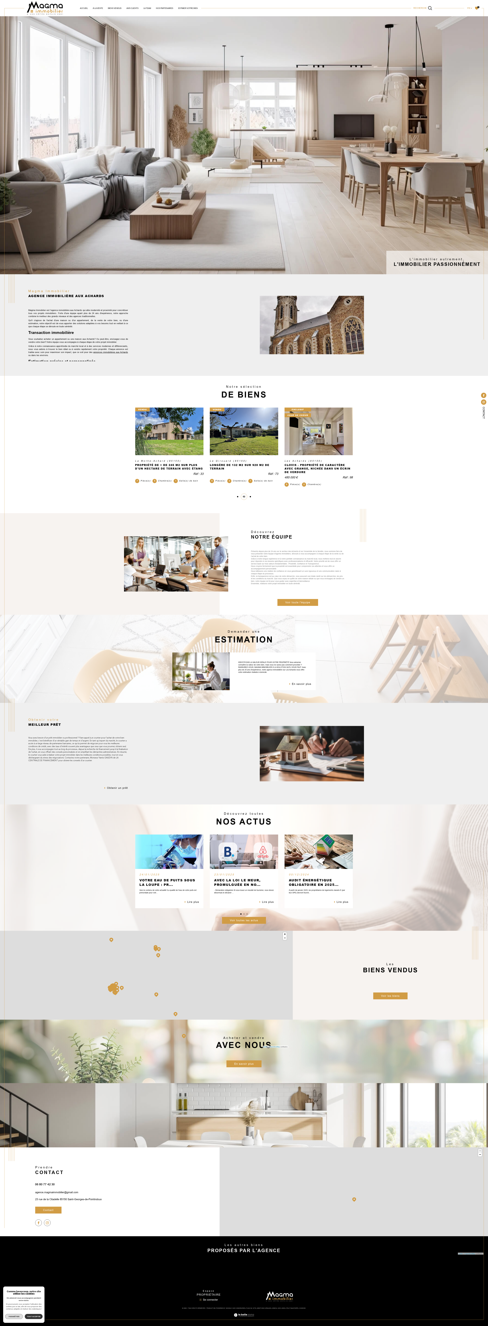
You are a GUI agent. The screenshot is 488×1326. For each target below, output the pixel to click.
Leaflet (265, 1047)
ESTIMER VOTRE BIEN (188, 8)
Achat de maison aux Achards (115, 1272)
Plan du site (251, 1308)
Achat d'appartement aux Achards (117, 1277)
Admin (274, 1308)
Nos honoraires (239, 1308)
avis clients (132, 8)
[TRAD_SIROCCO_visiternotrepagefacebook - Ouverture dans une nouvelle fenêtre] (38, 1222)
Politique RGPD (292, 1308)
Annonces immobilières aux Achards (254, 1272)
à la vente (98, 8)
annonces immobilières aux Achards (110, 352)
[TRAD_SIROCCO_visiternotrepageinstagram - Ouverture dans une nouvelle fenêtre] (47, 1222)
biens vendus (114, 8)
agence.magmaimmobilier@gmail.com (56, 1192)
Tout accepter (33, 1316)
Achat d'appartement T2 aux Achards (394, 1277)
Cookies (302, 1308)
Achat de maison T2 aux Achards (392, 1272)
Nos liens (281, 1308)
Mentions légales (264, 1308)
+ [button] (285, 934)
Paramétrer (14, 1316)
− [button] (285, 938)
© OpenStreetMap (274, 1047)
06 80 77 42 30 (45, 1184)
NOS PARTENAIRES (164, 8)
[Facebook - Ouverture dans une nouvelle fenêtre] (483, 396)
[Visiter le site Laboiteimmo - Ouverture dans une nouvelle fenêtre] (244, 1318)
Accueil (84, 8)
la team (147, 8)
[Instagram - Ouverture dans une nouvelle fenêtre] (483, 402)
